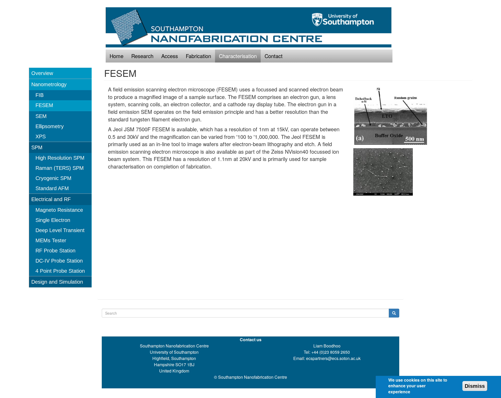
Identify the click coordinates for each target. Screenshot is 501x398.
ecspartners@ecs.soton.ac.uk (333, 358)
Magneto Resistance (59, 210)
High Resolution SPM (60, 158)
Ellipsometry (49, 126)
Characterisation (238, 56)
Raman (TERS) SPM (59, 168)
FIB (39, 95)
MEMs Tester (50, 240)
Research (142, 56)
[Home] (250, 27)
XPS (40, 136)
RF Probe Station (55, 250)
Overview (42, 73)
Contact (274, 56)
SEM (41, 116)
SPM (37, 147)
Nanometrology (49, 84)
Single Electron (52, 220)
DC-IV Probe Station (59, 261)
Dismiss (475, 386)
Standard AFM (52, 188)
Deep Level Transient (60, 230)
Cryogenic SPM (53, 178)
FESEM (44, 105)
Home (116, 56)
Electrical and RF (51, 199)
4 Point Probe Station (60, 271)
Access (169, 56)
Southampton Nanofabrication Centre (252, 377)
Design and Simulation (57, 282)
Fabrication (198, 56)
